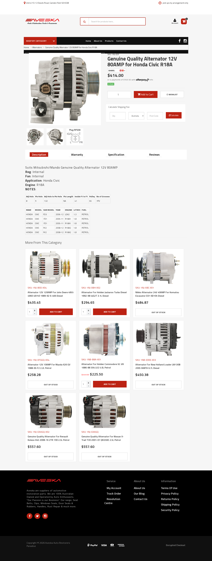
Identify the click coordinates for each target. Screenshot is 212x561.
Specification (116, 154)
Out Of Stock (158, 312)
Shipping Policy (170, 504)
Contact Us (121, 40)
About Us (98, 40)
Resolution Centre (112, 501)
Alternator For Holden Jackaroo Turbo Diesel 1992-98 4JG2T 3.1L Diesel (104, 294)
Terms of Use (169, 488)
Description (39, 154)
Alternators (37, 47)
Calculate (175, 115)
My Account (114, 488)
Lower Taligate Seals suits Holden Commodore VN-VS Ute (21, 549)
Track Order (114, 493)
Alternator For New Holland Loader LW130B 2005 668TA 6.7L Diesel (157, 366)
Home (88, 40)
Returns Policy (170, 499)
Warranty (77, 154)
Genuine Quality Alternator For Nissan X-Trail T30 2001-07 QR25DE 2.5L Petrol (102, 438)
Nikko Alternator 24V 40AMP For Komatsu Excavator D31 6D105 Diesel (157, 294)
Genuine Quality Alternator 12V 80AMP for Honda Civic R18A (71, 47)
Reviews (154, 154)
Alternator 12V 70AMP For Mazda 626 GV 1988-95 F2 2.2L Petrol (49, 366)
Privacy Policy (170, 493)
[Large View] (35, 136)
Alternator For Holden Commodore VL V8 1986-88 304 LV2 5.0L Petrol (102, 365)
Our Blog (139, 493)
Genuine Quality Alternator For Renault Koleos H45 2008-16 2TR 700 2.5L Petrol (48, 438)
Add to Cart (146, 94)
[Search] (84, 21)
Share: (111, 70)
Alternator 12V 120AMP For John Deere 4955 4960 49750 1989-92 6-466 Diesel (51, 294)
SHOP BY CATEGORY (36, 40)
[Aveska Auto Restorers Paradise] (42, 21)
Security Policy (170, 510)
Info (151, 79)
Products (109, 40)
